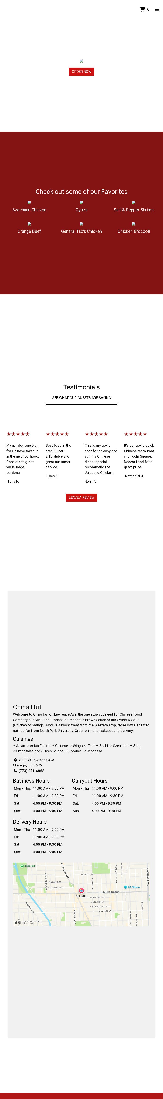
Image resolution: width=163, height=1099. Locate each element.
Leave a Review (81, 497)
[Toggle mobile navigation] (156, 9)
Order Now (81, 72)
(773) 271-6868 (31, 771)
